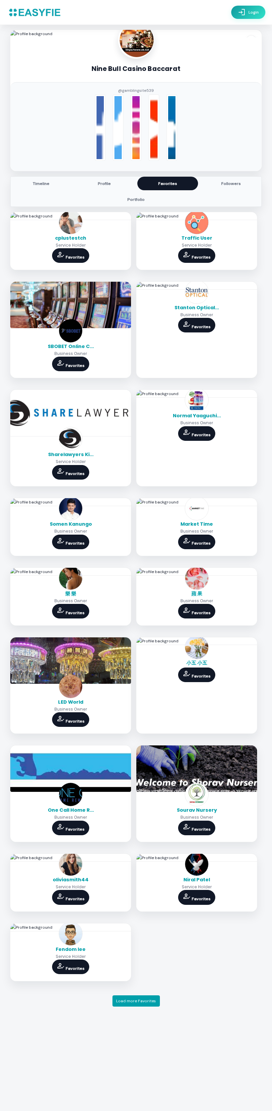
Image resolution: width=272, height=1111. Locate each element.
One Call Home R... (71, 810)
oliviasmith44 (71, 879)
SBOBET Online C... (71, 346)
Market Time (196, 524)
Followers (231, 183)
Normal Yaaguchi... (197, 415)
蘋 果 (196, 593)
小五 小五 (196, 663)
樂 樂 (70, 593)
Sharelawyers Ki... (71, 454)
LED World (70, 702)
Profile (104, 183)
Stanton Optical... (196, 307)
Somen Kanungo (71, 524)
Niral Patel (196, 879)
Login (248, 12)
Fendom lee (71, 949)
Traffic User (196, 238)
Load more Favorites (136, 1001)
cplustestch (70, 238)
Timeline (41, 183)
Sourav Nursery (197, 810)
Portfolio (136, 199)
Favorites (167, 183)
